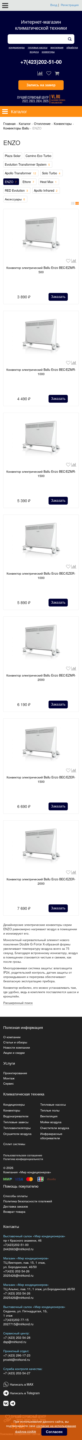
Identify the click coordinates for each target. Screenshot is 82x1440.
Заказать (58, 296)
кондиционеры (17, 47)
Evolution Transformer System (27, 164)
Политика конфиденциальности (23, 1159)
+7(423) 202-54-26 (16, 1271)
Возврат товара (14, 1211)
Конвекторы (63, 123)
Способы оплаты (15, 1196)
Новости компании (16, 1047)
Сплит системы (14, 1144)
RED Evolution (16, 190)
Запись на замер (41, 84)
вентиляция (57, 47)
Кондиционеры (14, 1104)
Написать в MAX (21, 1384)
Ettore (28, 182)
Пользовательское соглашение (22, 1155)
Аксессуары (15, 199)
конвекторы (48, 51)
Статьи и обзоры (15, 1042)
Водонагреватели (15, 1116)
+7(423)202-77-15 (16, 1319)
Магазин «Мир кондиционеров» (26, 1258)
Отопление (42, 123)
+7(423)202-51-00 (41, 61)
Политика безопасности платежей (27, 1201)
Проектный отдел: (16, 1351)
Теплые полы (49, 1110)
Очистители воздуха (54, 1128)
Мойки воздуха (50, 1122)
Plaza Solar (13, 156)
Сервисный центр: (16, 1333)
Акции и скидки (14, 1052)
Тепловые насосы (53, 1104)
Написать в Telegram (25, 1393)
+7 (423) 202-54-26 (16, 1293)
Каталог (25, 123)
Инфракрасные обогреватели (51, 1135)
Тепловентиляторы (17, 1128)
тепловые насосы (37, 47)
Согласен (54, 1431)
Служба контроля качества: (22, 1368)
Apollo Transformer (20, 173)
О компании (12, 1037)
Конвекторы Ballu (16, 128)
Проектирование (15, 1073)
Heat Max (48, 182)
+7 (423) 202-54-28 (16, 1337)
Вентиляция (49, 1116)
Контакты (11, 1226)
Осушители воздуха (17, 1133)
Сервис (8, 1083)
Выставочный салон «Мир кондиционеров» (34, 1236)
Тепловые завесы (15, 1122)
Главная (9, 123)
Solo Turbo (51, 173)
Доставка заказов (15, 1206)
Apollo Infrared (46, 190)
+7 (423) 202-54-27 (16, 1373)
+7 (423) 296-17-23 (16, 1355)
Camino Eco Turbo (38, 156)
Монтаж (8, 1078)
